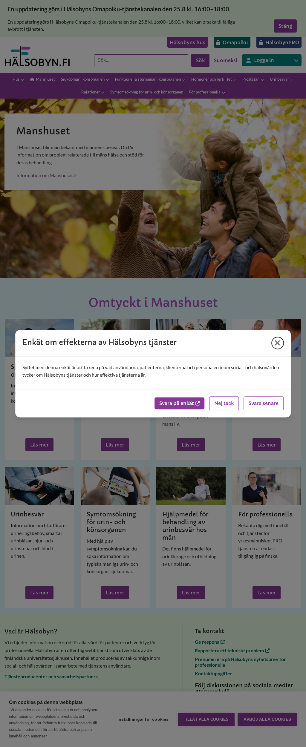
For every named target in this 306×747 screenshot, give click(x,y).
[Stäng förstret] (278, 343)
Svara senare (264, 403)
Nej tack (224, 403)
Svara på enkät (176, 403)
